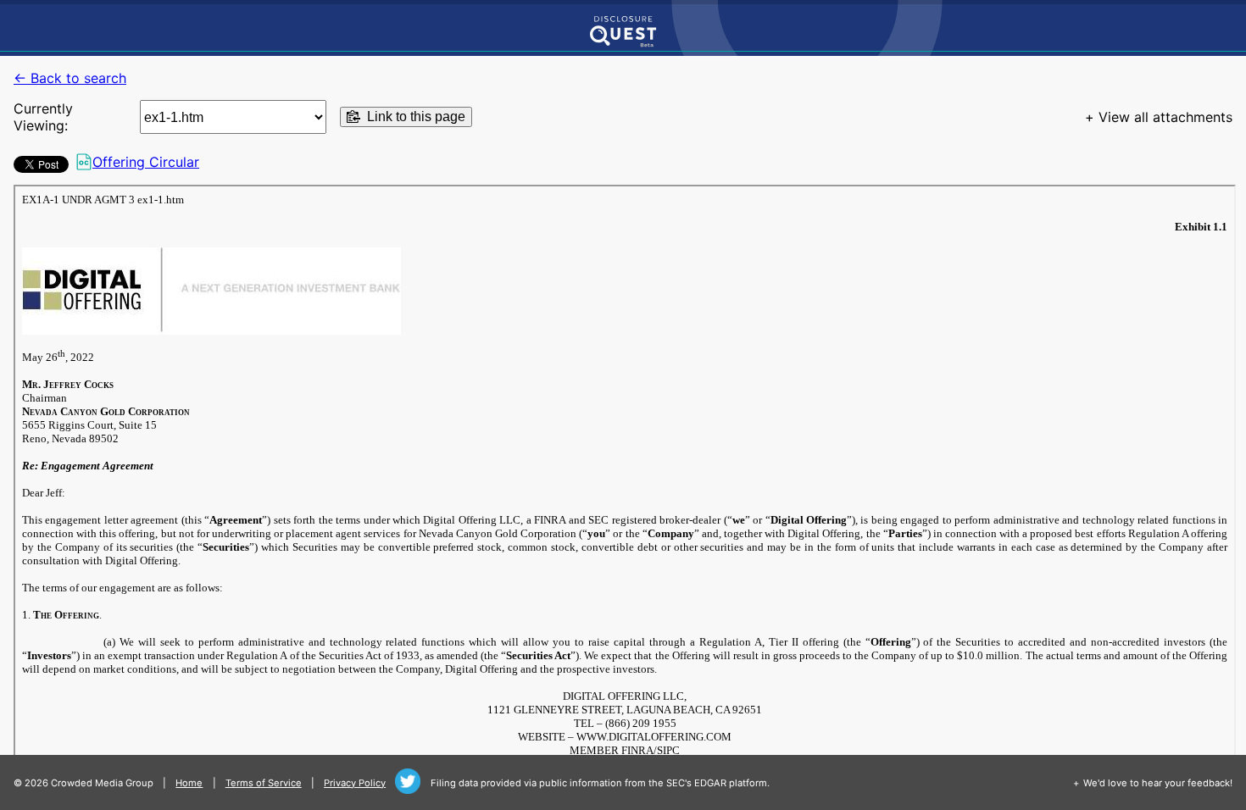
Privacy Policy (355, 783)
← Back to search (70, 77)
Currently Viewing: (43, 117)
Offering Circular (145, 161)
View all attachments (1165, 116)
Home (189, 783)
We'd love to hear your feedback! (1157, 783)
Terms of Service (263, 783)
